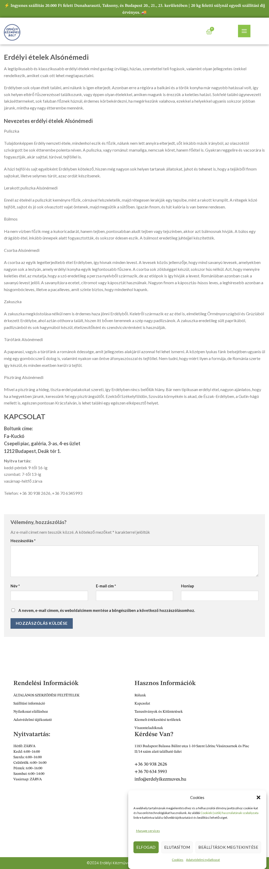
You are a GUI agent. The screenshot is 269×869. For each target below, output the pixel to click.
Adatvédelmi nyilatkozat (203, 860)
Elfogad (146, 847)
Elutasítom (177, 847)
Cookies (177, 860)
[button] (258, 797)
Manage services (148, 831)
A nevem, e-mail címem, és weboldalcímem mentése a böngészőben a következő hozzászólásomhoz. (106, 610)
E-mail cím (106, 586)
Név (15, 586)
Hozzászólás (23, 540)
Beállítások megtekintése (228, 847)
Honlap (187, 586)
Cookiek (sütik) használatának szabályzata (229, 813)
